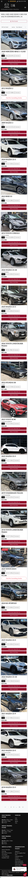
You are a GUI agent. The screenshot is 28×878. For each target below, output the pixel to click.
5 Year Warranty (5, 856)
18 (19, 807)
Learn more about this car (14, 60)
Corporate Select (19, 856)
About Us (17, 851)
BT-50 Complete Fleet (20, 853)
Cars (16, 818)
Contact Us (17, 859)
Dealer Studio (10, 875)
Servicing (4, 851)
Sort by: (13, 27)
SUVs (16, 819)
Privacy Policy (18, 866)
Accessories (4, 854)
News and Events (19, 861)
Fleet (16, 854)
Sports (16, 821)
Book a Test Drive (14, 64)
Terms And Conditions (20, 864)
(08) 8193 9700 (22, 1)
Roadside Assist (5, 857)
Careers (17, 858)
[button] (25, 7)
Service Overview (6, 849)
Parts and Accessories (7, 853)
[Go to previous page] (5, 807)
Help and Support (19, 862)
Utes (16, 823)
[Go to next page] (23, 807)
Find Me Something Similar (14, 98)
